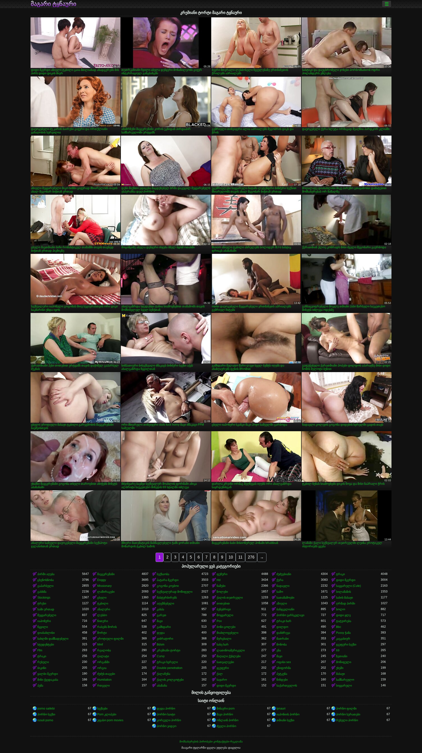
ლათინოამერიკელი (231, 650)
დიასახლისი (46, 633)
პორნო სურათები (348, 714)
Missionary (104, 586)
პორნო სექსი (46, 714)
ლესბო (102, 615)
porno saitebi (46, 708)
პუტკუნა (281, 674)
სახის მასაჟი (344, 597)
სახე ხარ (223, 644)
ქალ (220, 674)
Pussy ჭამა (343, 633)
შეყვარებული (46, 615)
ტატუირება (343, 621)
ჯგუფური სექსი (346, 644)
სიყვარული (344, 685)
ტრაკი (340, 574)
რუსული (43, 662)
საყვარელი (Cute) (348, 586)
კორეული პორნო (169, 720)
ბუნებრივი (224, 609)
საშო (279, 591)
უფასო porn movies (110, 720)
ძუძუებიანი (283, 574)
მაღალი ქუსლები (229, 656)
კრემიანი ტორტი (168, 650)
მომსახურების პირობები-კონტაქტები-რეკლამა (211, 741)
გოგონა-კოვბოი (168, 586)
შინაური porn (226, 708)
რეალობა (104, 650)
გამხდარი (164, 627)
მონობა (281, 644)
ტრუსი (41, 603)
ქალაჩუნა (163, 674)
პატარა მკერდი (168, 580)
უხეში (339, 668)
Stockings (43, 597)
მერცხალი (224, 638)
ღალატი (103, 656)
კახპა (160, 609)
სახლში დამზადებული (52, 638)
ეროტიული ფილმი (110, 638)
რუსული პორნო (347, 720)
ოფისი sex (283, 662)
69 (337, 650)
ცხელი (101, 597)
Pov (219, 621)
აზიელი (281, 603)
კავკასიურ (343, 638)
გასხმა (41, 591)
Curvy (161, 656)
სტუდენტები (45, 644)
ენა (278, 650)
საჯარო (222, 679)
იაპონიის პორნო (287, 714)
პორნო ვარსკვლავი (290, 615)
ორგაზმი (103, 662)
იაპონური (44, 621)
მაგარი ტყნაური (53, 4)
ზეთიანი (341, 656)
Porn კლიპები (106, 714)
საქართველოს (286, 685)
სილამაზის (343, 591)
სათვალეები (225, 662)
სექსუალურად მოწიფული (174, 591)
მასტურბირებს (167, 597)
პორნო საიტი (166, 714)
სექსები (102, 708)
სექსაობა (163, 574)
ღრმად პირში (345, 603)
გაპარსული (45, 586)
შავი (160, 621)
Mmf (100, 644)
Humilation (104, 679)
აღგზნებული (165, 603)
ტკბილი (102, 603)
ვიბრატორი (165, 638)
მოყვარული (225, 615)
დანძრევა (283, 633)
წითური (102, 621)
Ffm (39, 650)
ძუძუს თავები (106, 674)
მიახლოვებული (227, 633)
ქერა (279, 580)
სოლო (340, 609)
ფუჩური (222, 574)
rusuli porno (45, 720)
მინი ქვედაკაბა (47, 679)
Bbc (338, 627)
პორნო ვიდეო (166, 726)
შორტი (102, 633)
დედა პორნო (166, 708)
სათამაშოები (285, 597)
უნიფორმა (283, 668)
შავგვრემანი (106, 574)
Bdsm (160, 644)
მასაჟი (340, 674)
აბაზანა (162, 685)
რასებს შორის (107, 627)
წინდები (282, 679)
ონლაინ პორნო (227, 720)
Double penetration (169, 668)
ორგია (101, 668)
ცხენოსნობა (45, 580)
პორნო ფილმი (346, 708)
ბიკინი (41, 668)
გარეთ (161, 615)
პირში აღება (45, 574)
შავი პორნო (225, 714)
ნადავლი (282, 586)
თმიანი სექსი (285, 720)
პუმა (40, 685)
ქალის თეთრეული (230, 597)
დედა (161, 633)
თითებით (223, 603)
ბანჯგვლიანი (285, 609)
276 (251, 557)
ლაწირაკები (106, 591)
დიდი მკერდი (345, 580)
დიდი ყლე (343, 615)
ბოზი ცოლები (226, 627)
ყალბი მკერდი (47, 674)
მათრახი (282, 638)
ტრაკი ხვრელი (167, 662)
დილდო (282, 627)
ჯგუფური (223, 668)
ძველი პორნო (226, 726)
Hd (219, 580)
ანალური (103, 609)
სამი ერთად (45, 609)
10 (231, 557)
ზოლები (222, 591)
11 (240, 557)
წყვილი (42, 627)
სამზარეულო (345, 679)
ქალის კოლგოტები (170, 679)
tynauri (280, 708)
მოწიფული (343, 662)
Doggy (101, 580)
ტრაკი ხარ (283, 621)
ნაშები (221, 586)
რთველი (103, 685)
